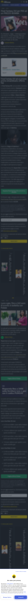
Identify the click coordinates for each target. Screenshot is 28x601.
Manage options (7, 597)
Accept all (20, 597)
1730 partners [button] (10, 583)
